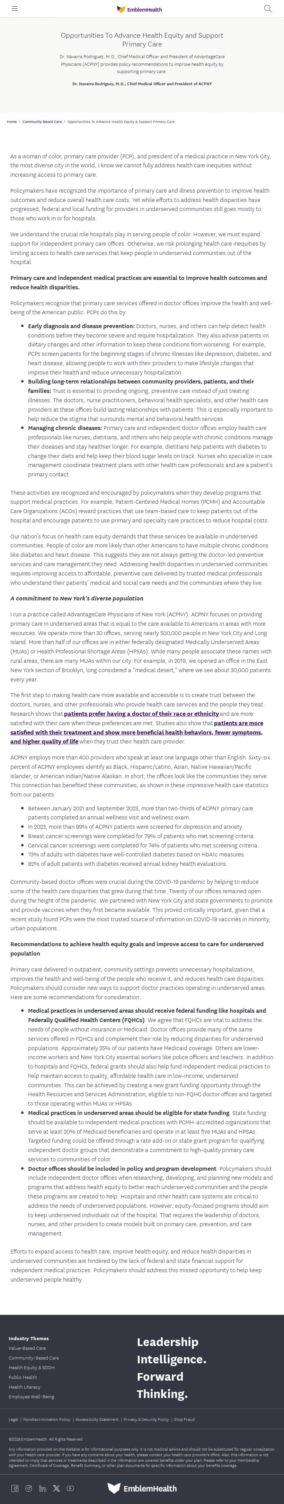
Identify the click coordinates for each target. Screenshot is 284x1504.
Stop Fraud (184, 1419)
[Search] (268, 8)
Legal (14, 1419)
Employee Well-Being (31, 1396)
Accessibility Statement (97, 1419)
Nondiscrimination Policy (47, 1419)
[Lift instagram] (29, 1488)
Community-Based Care (34, 1357)
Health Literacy (25, 1386)
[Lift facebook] (15, 1488)
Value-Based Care (27, 1348)
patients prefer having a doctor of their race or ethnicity (141, 713)
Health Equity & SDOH (32, 1367)
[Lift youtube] (70, 1488)
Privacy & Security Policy (147, 1419)
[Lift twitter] (56, 1488)
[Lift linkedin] (42, 1488)
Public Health (23, 1377)
